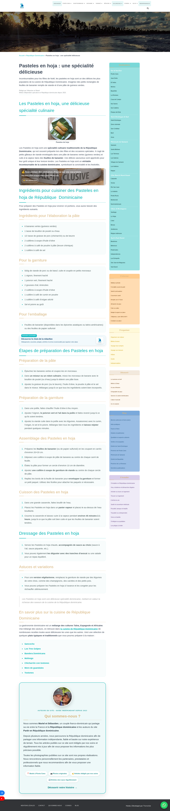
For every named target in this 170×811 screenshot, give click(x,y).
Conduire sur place (116, 320)
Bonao (113, 225)
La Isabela (114, 191)
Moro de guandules (34, 668)
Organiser (57, 3)
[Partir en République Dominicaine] (22, 6)
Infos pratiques (115, 424)
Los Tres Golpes (33, 649)
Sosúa (113, 183)
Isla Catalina (115, 108)
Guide (113, 359)
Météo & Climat (115, 383)
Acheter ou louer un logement (120, 492)
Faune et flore (115, 429)
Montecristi (114, 200)
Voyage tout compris (117, 346)
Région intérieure (116, 233)
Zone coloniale (115, 124)
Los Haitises (115, 166)
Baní (112, 133)
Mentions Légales (28, 805)
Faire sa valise (115, 308)
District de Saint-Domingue (119, 446)
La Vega (113, 216)
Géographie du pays (116, 391)
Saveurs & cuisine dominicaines (120, 395)
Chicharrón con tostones (37, 663)
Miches (113, 87)
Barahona (114, 241)
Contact (41, 805)
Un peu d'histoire (115, 387)
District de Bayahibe (117, 459)
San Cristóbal (115, 128)
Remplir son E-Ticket (117, 299)
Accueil (21, 55)
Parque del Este (116, 112)
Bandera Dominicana (35, 653)
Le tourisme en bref (116, 379)
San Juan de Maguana (118, 262)
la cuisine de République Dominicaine (79, 629)
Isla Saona (114, 104)
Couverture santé (116, 295)
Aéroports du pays (116, 304)
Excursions (117, 3)
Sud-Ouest (114, 267)
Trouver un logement (117, 496)
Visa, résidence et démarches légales (122, 487)
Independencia (115, 254)
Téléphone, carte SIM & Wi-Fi (119, 316)
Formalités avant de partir (118, 287)
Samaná (98, 3)
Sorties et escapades (117, 442)
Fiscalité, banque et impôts (119, 508)
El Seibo (113, 82)
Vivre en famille (116, 517)
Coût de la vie (115, 500)
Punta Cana (66, 3)
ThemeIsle (147, 806)
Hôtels (113, 354)
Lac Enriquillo (115, 258)
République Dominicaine (35, 55)
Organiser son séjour (117, 337)
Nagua (113, 170)
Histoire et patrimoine (117, 433)
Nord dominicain (116, 204)
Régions (107, 3)
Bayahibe (90, 3)
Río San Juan (115, 187)
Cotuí (112, 220)
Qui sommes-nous (55, 805)
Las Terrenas (115, 154)
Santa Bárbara (115, 149)
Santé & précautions (116, 291)
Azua (112, 137)
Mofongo (29, 658)
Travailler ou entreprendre (119, 513)
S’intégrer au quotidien (118, 521)
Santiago (113, 212)
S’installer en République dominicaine (123, 483)
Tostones (29, 673)
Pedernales (114, 250)
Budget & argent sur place (118, 312)
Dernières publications (118, 468)
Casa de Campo (116, 99)
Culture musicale (115, 399)
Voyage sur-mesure (117, 350)
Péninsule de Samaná (118, 455)
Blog (134, 3)
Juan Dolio (114, 78)
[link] (62, 176)
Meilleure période (115, 283)
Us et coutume (115, 404)
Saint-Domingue (78, 3)
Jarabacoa (114, 229)
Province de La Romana (118, 463)
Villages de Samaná (117, 162)
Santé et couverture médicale (120, 504)
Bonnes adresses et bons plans (121, 420)
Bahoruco (114, 245)
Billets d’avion (115, 341)
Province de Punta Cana (118, 450)
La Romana (114, 95)
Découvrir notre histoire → (62, 787)
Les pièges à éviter (117, 525)
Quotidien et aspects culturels (120, 437)
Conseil (127, 3)
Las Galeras (114, 158)
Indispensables (145, 3)
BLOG (77, 805)
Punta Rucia (115, 196)
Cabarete (114, 178)
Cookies (68, 805)
